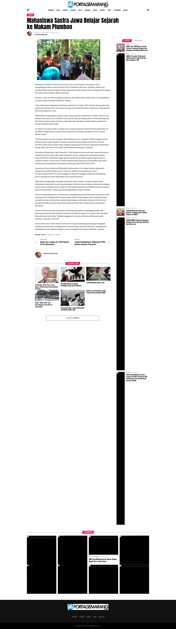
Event (109, 10)
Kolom (125, 10)
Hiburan (87, 10)
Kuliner (102, 10)
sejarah (51, 234)
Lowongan (117, 10)
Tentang (74, 617)
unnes (58, 234)
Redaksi (81, 617)
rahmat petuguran (41, 34)
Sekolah (73, 10)
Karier (89, 617)
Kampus (65, 10)
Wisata (95, 10)
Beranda (51, 10)
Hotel (80, 10)
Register (101, 617)
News (58, 10)
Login (94, 617)
